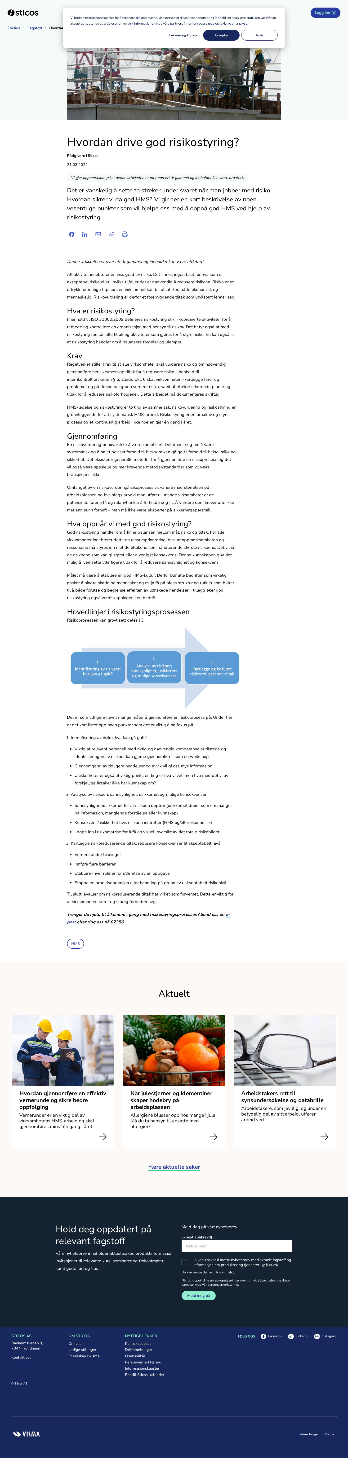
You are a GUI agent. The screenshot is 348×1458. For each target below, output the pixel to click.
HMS (75, 943)
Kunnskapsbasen (139, 1343)
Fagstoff (34, 28)
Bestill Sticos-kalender (144, 1374)
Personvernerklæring (143, 1362)
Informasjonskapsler (142, 1368)
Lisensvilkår (135, 1356)
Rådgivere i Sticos (82, 155)
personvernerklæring (223, 1284)
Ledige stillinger (82, 1349)
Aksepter (221, 35)
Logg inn (322, 12)
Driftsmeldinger (138, 1349)
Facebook (271, 1336)
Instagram (325, 1336)
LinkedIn (298, 1336)
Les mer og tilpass (183, 35)
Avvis (259, 35)
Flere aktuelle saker (174, 1167)
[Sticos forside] (23, 12)
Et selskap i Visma (83, 1356)
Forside (14, 28)
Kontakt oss (21, 1357)
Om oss (74, 1343)
